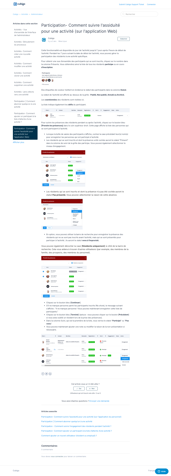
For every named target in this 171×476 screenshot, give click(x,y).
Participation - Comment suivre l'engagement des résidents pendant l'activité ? (76, 426)
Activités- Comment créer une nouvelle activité (23, 54)
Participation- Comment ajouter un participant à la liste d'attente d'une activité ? (25, 117)
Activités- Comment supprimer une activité (23, 83)
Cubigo (15, 14)
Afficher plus (18, 142)
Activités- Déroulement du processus (24, 43)
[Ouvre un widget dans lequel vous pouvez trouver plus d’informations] (161, 471)
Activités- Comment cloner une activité (23, 74)
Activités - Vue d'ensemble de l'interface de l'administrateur (25, 32)
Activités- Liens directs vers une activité (24, 93)
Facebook (42, 373)
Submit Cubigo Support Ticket (131, 4)
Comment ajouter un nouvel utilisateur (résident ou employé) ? (69, 435)
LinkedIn (50, 373)
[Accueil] (19, 6)
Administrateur (37, 14)
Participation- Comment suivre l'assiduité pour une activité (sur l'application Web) (24, 132)
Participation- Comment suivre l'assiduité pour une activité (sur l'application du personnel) (81, 417)
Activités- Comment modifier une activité (23, 65)
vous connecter (57, 456)
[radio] (79, 388)
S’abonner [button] (123, 39)
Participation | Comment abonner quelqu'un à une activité (25, 104)
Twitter (46, 373)
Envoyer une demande (99, 401)
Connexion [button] (151, 4)
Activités (24, 14)
